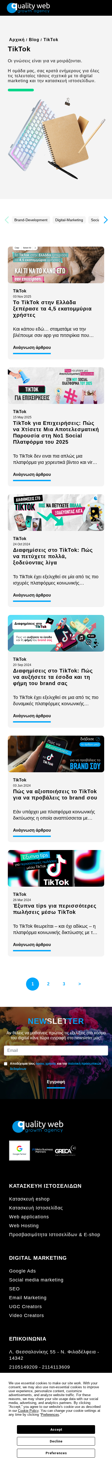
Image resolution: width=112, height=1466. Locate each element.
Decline (56, 1441)
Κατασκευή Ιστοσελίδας (36, 1207)
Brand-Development (30, 220)
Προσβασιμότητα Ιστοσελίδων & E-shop (54, 1234)
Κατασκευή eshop (29, 1199)
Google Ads (22, 1271)
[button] (105, 219)
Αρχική (17, 39)
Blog (34, 39)
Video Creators (26, 1315)
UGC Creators (25, 1306)
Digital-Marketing (69, 220)
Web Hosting (24, 1225)
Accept (56, 1429)
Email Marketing (28, 1297)
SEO (14, 1288)
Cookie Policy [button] (28, 1411)
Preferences (56, 1453)
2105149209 (23, 1367)
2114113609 (56, 1367)
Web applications (29, 1216)
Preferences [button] (50, 1415)
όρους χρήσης (46, 1063)
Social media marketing (36, 1279)
